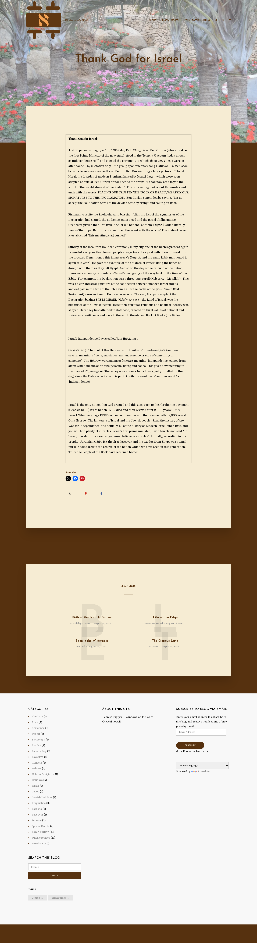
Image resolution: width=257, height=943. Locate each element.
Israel (139, 71)
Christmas (38, 728)
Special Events (40, 826)
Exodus (36, 745)
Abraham (37, 716)
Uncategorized (41, 837)
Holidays (78, 623)
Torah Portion (40, 832)
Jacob (35, 791)
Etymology (38, 739)
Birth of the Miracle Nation (92, 617)
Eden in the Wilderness (91, 641)
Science (36, 820)
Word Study (39, 843)
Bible (35, 722)
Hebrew (36, 768)
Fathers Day (39, 751)
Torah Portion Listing (197, 20)
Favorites (37, 757)
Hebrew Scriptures (43, 774)
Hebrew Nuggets (170, 20)
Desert (151, 623)
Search (54, 876)
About (152, 20)
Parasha (37, 808)
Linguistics (39, 803)
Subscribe (190, 745)
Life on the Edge (165, 617)
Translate (203, 771)
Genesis (37, 762)
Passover (37, 814)
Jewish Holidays (42, 797)
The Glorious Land (165, 641)
